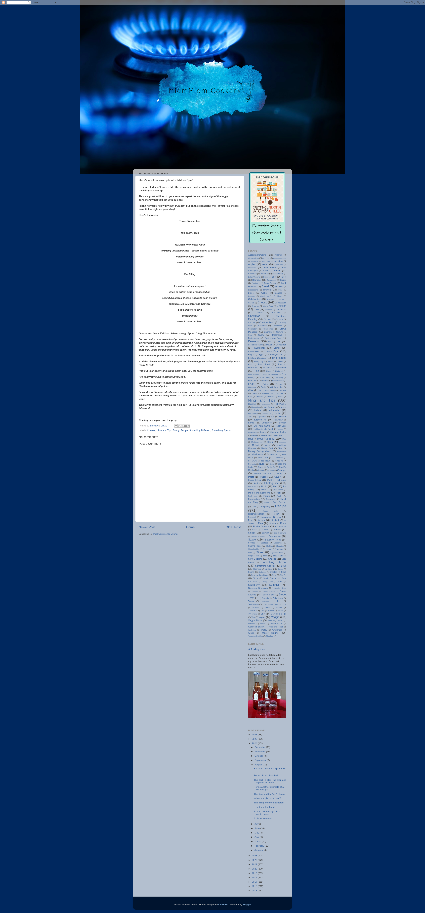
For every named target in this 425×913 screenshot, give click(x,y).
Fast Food (264, 364)
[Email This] (176, 426)
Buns (280, 290)
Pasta (251, 477)
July (257, 824)
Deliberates (253, 338)
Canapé (278, 293)
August (258, 764)
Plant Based (278, 490)
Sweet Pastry (269, 591)
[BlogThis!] (179, 426)
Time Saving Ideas (270, 604)
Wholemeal (277, 630)
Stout (280, 581)
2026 (255, 734)
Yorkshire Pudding (255, 636)
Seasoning (278, 543)
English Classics (257, 358)
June (257, 828)
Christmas (254, 315)
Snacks (272, 559)
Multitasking (281, 451)
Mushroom (257, 454)
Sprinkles (262, 572)
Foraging (279, 377)
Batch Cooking (254, 277)
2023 (255, 855)
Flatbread (279, 371)
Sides (259, 552)
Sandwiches (275, 536)
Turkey (271, 611)
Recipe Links (270, 511)
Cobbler (251, 322)
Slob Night (278, 556)
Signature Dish (276, 553)
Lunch (263, 432)
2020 (255, 869)
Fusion (279, 384)
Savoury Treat (273, 540)
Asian (265, 264)
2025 (255, 739)
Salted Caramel (280, 533)
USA (262, 614)
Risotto (272, 523)
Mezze (268, 445)
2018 (255, 877)
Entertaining (279, 357)
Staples (273, 572)
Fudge (265, 384)
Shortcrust (267, 549)
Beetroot (256, 280)
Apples (251, 264)
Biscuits (282, 280)
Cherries (255, 306)
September (261, 760)
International (266, 414)
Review (261, 520)
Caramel (251, 296)
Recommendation (256, 514)
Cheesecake (280, 303)
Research (252, 517)
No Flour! (265, 461)
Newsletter (279, 458)
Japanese (261, 416)
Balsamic (252, 274)
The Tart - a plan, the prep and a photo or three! (270, 781)
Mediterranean (257, 442)
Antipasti (254, 261)
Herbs (280, 397)
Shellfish (269, 546)
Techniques (253, 604)
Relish (276, 514)
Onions (260, 470)
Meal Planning (265, 438)
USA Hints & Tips (278, 614)
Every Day (258, 362)
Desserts (253, 341)
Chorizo (259, 313)
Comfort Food (266, 322)
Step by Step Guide (260, 575)
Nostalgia (252, 464)
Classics (279, 319)
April (257, 837)
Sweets (265, 598)
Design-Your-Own (273, 338)
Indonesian (274, 410)
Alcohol (278, 255)
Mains (254, 435)
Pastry (176, 430)
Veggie (275, 617)
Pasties (264, 477)
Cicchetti (267, 319)
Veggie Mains (255, 620)
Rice (260, 523)
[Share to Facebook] (185, 426)
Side (250, 553)
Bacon (265, 271)
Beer (284, 277)
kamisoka (223, 904)
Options (270, 470)
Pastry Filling (254, 480)
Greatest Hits (267, 393)
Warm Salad (276, 623)
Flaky (268, 371)
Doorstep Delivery (255, 345)
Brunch (267, 290)
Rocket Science (261, 526)
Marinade (277, 435)
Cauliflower (278, 296)
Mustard (273, 454)
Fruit (251, 383)
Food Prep (265, 377)
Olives (260, 467)
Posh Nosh (253, 496)
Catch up (264, 296)
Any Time (266, 261)
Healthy (270, 397)
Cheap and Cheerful (275, 299)
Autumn (252, 267)
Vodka (262, 624)
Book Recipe (270, 283)
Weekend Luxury (256, 627)
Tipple (284, 604)
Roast (283, 523)
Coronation (252, 329)
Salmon (265, 533)
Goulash (282, 390)
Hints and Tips (164, 430)
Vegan (262, 617)
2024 (255, 743)
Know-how (278, 420)
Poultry (280, 496)
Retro (250, 520)
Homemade (265, 404)
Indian (257, 410)
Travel (251, 610)
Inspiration (253, 413)
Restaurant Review (270, 517)
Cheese (151, 430)
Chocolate (281, 309)
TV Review (252, 614)
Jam (250, 416)
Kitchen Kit (260, 419)
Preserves (270, 499)
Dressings (281, 344)
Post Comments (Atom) (165, 534)
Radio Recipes (279, 502)
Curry (261, 335)
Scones (251, 543)
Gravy (254, 393)
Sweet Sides (268, 595)
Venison (271, 621)
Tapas (251, 601)
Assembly (279, 264)
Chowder (276, 313)
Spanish (257, 569)
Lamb (251, 422)
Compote (262, 326)
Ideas (283, 407)
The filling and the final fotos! (269, 802)
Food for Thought (270, 374)
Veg (253, 617)
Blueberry (256, 283)
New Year (262, 457)
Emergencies (276, 354)
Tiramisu (255, 608)
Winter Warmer (270, 633)
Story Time (268, 581)
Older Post (233, 527)
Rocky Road (280, 526)
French (265, 380)
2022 (255, 860)
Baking (277, 270)
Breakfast (279, 287)
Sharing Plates (254, 546)
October (259, 756)
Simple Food (253, 556)
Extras (270, 362)
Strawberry (254, 585)
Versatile (251, 624)
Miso (280, 448)
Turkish (280, 611)
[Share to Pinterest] (188, 426)
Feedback (281, 367)
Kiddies (282, 416)
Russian (265, 530)
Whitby (264, 630)
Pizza (263, 489)
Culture (279, 332)
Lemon (282, 422)
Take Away (278, 598)
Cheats (251, 303)
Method (255, 445)
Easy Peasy (253, 351)
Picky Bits (252, 487)
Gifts (250, 390)
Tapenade (265, 601)
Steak (283, 572)
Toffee (267, 607)
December (260, 747)
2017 (255, 882)
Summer (274, 584)
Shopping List (253, 549)
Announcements (279, 258)
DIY (278, 341)
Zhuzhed (269, 636)
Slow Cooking (255, 559)
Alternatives (253, 258)
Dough (269, 345)
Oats (272, 464)
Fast (250, 364)
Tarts (279, 601)
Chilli (256, 309)
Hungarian (255, 407)
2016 (255, 886)
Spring (251, 572)
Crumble (268, 332)
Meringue (282, 442)
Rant (254, 507)
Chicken (281, 305)
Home (190, 527)
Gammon (252, 387)
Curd (250, 335)
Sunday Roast (280, 588)
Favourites (267, 368)
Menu (270, 442)
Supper (255, 591)
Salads (277, 529)
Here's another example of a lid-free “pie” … (269, 788)
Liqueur (280, 429)
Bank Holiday (277, 274)
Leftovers (267, 422)
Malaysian (265, 435)
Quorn (266, 502)
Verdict (281, 621)
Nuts (261, 464)
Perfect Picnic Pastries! (266, 775)
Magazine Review (278, 432)
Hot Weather (280, 404)
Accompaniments (257, 255)
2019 (255, 873)
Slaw (265, 556)
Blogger (247, 904)
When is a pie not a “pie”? (267, 798)
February (260, 846)
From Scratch (278, 381)
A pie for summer (263, 818)
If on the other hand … (266, 807)
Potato (266, 496)
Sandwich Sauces (258, 536)
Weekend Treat (276, 627)
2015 (255, 890)
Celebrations (254, 299)
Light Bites (281, 426)
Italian (278, 413)
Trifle (262, 611)
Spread (280, 569)
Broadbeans (253, 290)
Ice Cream (269, 407)
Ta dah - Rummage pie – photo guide (267, 812)
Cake (264, 293)
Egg (250, 354)
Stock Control (269, 578)
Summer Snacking (258, 588)
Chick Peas (268, 306)
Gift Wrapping (276, 387)
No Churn (252, 461)
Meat (284, 439)
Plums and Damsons (259, 493)
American (266, 258)
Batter (265, 277)
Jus (272, 417)
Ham (250, 397)
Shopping (280, 546)
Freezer (252, 380)
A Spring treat (256, 649)
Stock (255, 578)
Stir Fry (283, 575)
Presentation (254, 499)
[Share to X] (182, 426)
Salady (251, 533)
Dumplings (259, 348)
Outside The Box (262, 473)
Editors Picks (271, 351)
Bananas (264, 274)
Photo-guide (271, 483)
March (258, 841)
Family (280, 362)
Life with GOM (262, 426)
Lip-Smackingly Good (263, 429)
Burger (251, 293)
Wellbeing (252, 630)
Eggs (261, 354)
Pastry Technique (276, 480)
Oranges (281, 470)
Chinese (268, 310)
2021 (255, 864)
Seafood (264, 543)
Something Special (221, 430)
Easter (276, 348)
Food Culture (253, 374)
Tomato (279, 607)
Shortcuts (279, 549)
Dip (269, 342)
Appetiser (278, 261)
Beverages (271, 280)
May (257, 832)
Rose (254, 530)
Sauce (252, 539)
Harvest (259, 397)
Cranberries (268, 329)
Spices (268, 569)
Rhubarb (275, 520)
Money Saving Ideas (259, 451)
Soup (283, 566)
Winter (251, 633)
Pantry (279, 473)
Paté (256, 483)
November (260, 751)
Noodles (279, 461)
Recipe (184, 430)
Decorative (277, 335)
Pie (275, 486)
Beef (274, 277)
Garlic (263, 387)
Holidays (252, 404)
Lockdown (252, 432)
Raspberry (265, 506)
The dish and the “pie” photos (269, 794)
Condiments (277, 326)
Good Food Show (266, 390)
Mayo (250, 439)
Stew (274, 575)
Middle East (267, 448)
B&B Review (270, 267)
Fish (256, 370)
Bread (265, 286)
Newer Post (147, 527)
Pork (278, 493)
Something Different (199, 430)
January (259, 850)
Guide (280, 393)
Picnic (264, 486)
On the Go (271, 467)
